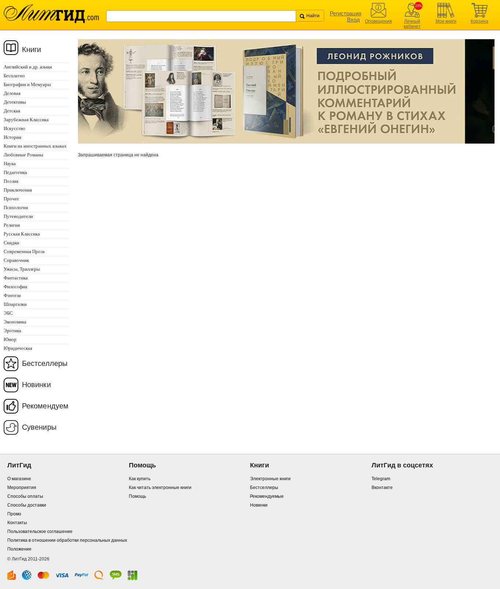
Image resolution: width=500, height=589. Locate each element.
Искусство (14, 128)
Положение (19, 549)
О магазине (19, 478)
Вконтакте (382, 487)
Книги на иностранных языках (35, 146)
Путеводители (18, 216)
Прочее (11, 198)
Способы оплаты (25, 496)
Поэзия (11, 181)
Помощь (137, 496)
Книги (31, 49)
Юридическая (18, 348)
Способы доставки (26, 505)
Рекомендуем (45, 406)
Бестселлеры (44, 363)
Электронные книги (270, 478)
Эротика (12, 330)
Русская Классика (22, 234)
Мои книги (446, 21)
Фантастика (16, 278)
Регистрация (345, 13)
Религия (12, 225)
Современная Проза (24, 251)
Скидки (11, 242)
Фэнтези (12, 295)
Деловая (12, 93)
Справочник (16, 260)
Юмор (10, 339)
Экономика (15, 322)
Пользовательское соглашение (39, 531)
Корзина (479, 21)
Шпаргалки (15, 304)
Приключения (18, 190)
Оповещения (378, 21)
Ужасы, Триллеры (22, 269)
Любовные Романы (23, 155)
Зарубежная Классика (26, 119)
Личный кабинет (412, 24)
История (12, 137)
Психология (16, 207)
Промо (14, 513)
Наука (10, 163)
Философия (15, 286)
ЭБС (8, 313)
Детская (12, 111)
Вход (353, 19)
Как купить (139, 478)
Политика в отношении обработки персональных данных (67, 540)
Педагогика (15, 172)
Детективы (15, 102)
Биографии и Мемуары (27, 84)
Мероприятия (21, 487)
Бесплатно (14, 75)
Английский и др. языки (28, 67)
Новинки (36, 385)
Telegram (381, 478)
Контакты (17, 522)
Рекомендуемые (267, 496)
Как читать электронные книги (160, 487)
